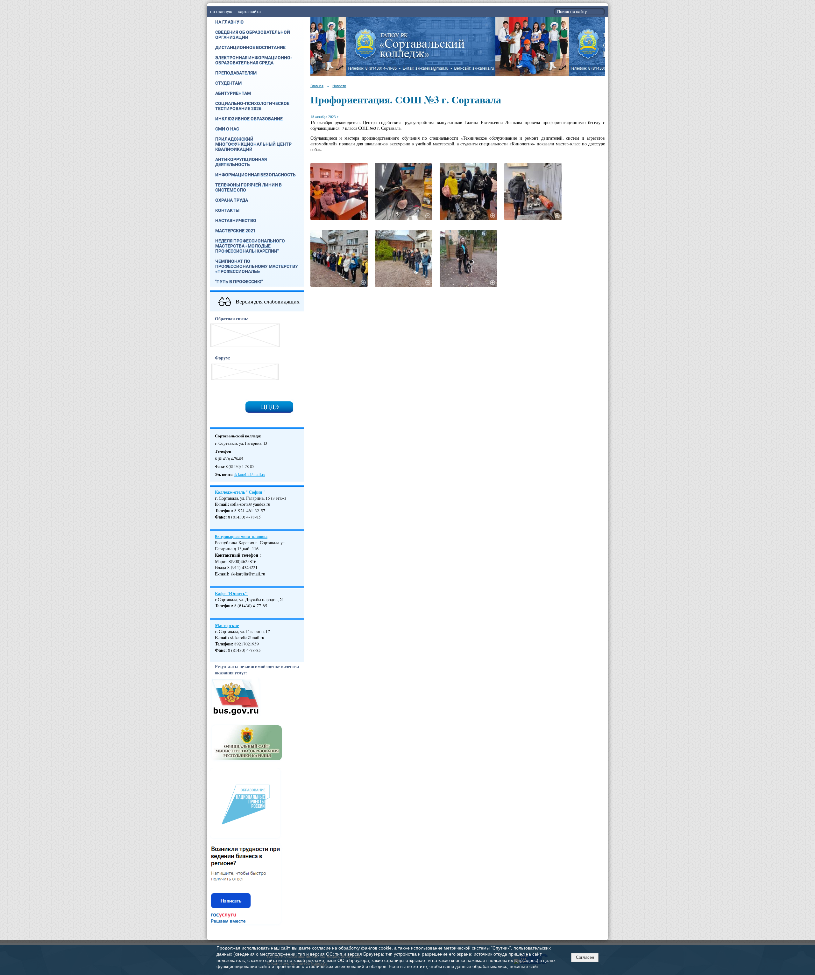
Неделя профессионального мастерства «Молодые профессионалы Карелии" (250, 246)
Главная (316, 86)
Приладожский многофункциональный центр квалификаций (253, 144)
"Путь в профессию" (239, 281)
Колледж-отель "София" (240, 492)
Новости (339, 86)
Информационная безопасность (255, 174)
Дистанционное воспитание (250, 47)
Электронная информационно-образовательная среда (253, 60)
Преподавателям (236, 72)
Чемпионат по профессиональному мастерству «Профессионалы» (256, 266)
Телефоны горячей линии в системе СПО (248, 187)
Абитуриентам (233, 93)
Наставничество (235, 220)
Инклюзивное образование (249, 118)
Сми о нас (227, 128)
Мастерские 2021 (235, 230)
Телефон (223, 510)
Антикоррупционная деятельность (241, 162)
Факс (220, 517)
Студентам (228, 83)
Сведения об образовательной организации (252, 35)
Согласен (585, 957)
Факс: (221, 650)
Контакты (227, 210)
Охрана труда (231, 200)
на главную (221, 11)
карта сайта (249, 11)
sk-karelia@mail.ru (249, 474)
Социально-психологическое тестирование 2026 (252, 106)
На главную (229, 21)
